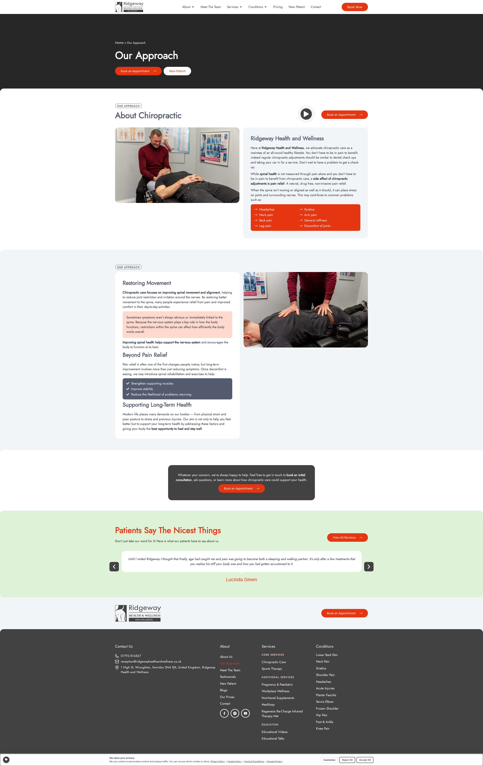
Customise (329, 759)
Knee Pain (322, 728)
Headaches (323, 681)
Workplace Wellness (275, 691)
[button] (114, 566)
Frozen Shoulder (327, 708)
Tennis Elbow (325, 701)
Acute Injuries (325, 688)
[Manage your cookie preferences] (6, 760)
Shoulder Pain (325, 675)
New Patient (228, 683)
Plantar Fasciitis (326, 695)
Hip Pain (321, 715)
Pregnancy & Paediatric (277, 684)
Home (119, 43)
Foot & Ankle (324, 722)
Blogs (223, 690)
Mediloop (268, 704)
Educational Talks (273, 738)
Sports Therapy (272, 668)
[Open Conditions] (265, 6)
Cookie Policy (235, 761)
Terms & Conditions (254, 761)
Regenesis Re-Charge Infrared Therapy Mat (282, 713)
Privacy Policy (218, 761)
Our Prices (227, 697)
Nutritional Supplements (278, 698)
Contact (225, 703)
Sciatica (321, 668)
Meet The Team (230, 670)
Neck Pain (322, 661)
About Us (226, 656)
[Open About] (193, 6)
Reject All (347, 759)
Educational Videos (275, 732)
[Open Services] (240, 6)
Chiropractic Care (274, 662)
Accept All (365, 759)
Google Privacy (274, 761)
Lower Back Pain (327, 655)
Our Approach (230, 663)
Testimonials (228, 676)
